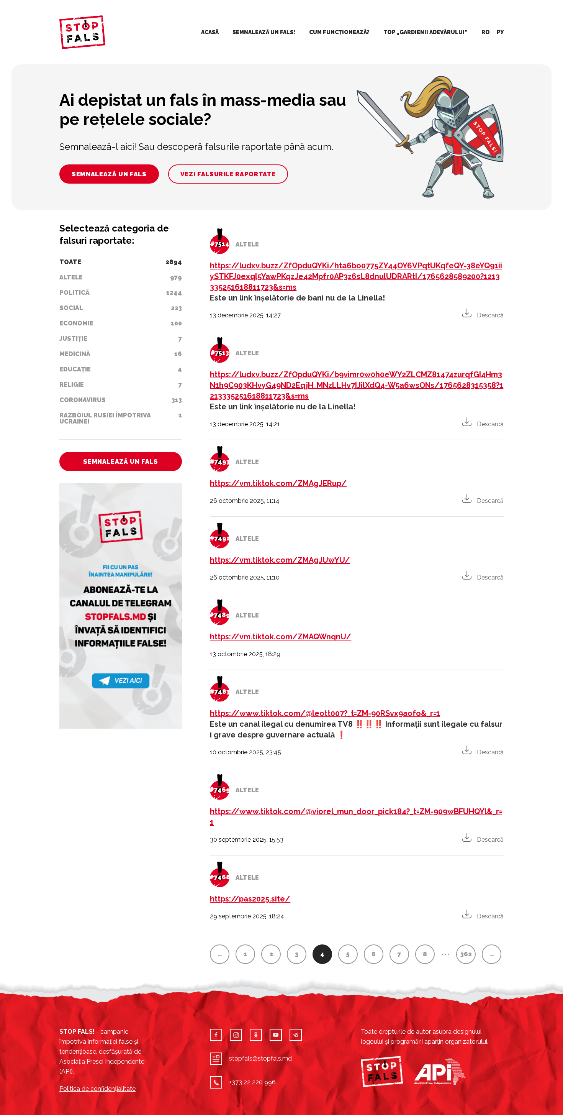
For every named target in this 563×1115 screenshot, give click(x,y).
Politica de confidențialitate (97, 1088)
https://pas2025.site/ (250, 898)
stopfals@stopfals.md (260, 1058)
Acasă (210, 32)
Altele (247, 244)
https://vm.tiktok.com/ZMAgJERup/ (278, 483)
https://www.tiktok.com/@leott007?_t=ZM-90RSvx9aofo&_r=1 (325, 713)
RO (485, 32)
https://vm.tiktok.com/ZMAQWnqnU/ (280, 636)
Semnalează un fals (109, 174)
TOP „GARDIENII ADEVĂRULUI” (425, 32)
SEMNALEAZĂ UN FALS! (263, 32)
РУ (500, 32)
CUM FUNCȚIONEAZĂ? (339, 32)
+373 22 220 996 (252, 1082)
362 (466, 954)
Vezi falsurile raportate (228, 174)
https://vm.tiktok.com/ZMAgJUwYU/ (280, 560)
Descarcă (490, 315)
